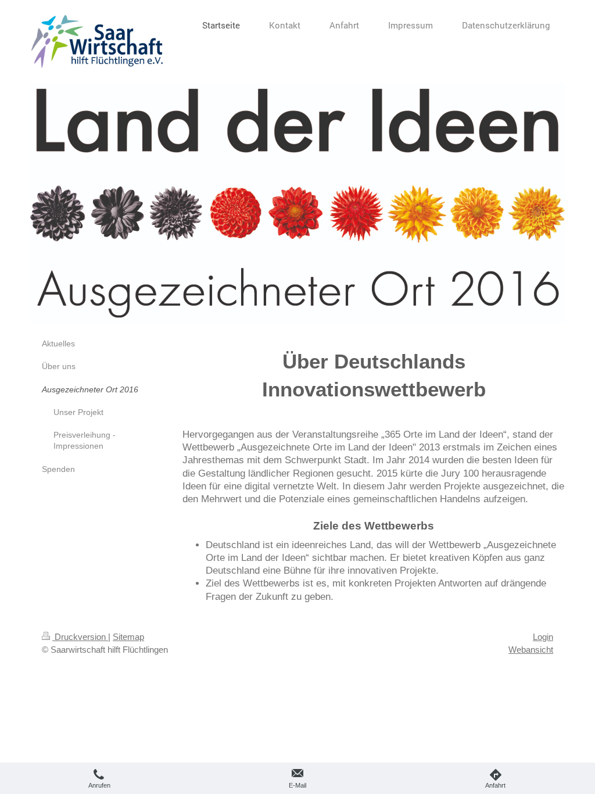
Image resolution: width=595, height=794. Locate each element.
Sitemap (128, 637)
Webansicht (530, 649)
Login (543, 637)
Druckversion (80, 637)
